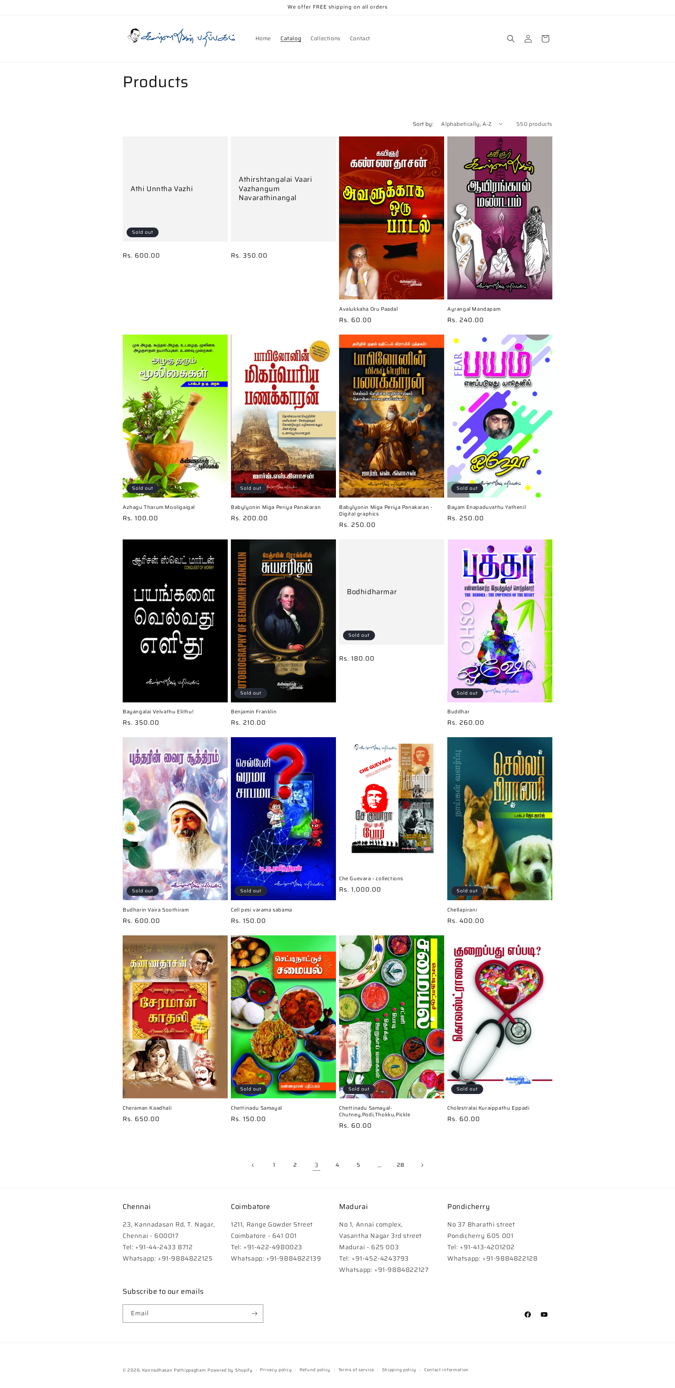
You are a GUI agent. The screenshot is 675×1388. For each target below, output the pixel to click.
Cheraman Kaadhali (147, 1108)
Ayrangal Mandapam (473, 309)
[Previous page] (253, 1165)
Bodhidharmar (372, 591)
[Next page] (421, 1165)
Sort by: (423, 124)
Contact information (446, 1370)
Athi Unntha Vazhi (161, 188)
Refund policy (315, 1370)
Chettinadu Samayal (256, 1108)
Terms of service (356, 1370)
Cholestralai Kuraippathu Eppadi (488, 1108)
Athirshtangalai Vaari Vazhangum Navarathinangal (275, 188)
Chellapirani (462, 910)
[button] (511, 38)
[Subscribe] (254, 1313)
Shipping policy (399, 1370)
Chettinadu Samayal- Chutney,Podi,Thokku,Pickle (375, 1111)
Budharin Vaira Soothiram (156, 910)
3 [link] (316, 1165)
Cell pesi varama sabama (261, 910)
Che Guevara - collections (371, 879)
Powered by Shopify (230, 1370)
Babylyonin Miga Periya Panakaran (276, 507)
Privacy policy (276, 1370)
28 (401, 1165)
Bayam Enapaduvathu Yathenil (486, 507)
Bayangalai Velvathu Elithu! (158, 712)
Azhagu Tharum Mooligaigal (159, 507)
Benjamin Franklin (254, 712)
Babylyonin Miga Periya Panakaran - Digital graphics (385, 511)
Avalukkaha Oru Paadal (368, 309)
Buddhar (458, 712)
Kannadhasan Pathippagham (174, 1370)
